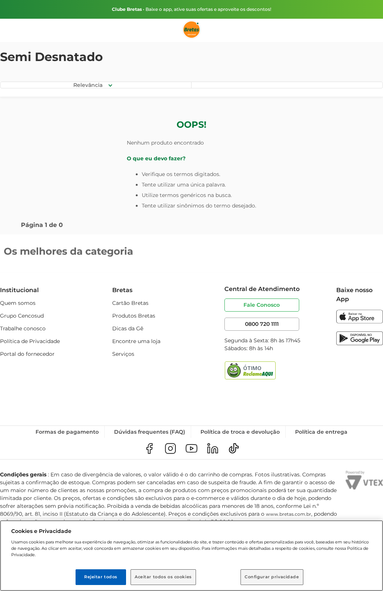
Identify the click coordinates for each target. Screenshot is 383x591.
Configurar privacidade (272, 576)
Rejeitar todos (100, 576)
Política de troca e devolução (240, 431)
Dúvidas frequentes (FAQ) (149, 431)
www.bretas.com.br (288, 514)
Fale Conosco (261, 304)
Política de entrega (321, 431)
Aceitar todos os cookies (163, 576)
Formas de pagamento (67, 431)
